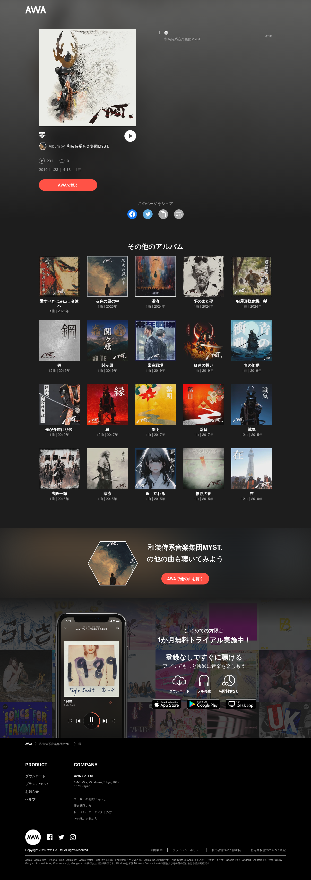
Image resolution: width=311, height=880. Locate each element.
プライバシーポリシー (187, 850)
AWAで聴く (68, 185)
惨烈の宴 (203, 493)
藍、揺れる (155, 493)
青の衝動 (251, 365)
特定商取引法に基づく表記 (268, 850)
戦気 (252, 429)
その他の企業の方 (85, 818)
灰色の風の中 (107, 301)
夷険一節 (59, 493)
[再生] (130, 136)
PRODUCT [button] (36, 765)
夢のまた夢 (203, 301)
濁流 (155, 301)
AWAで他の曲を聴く (185, 578)
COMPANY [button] (85, 765)
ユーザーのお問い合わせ (90, 799)
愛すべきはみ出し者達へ (59, 303)
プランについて (37, 783)
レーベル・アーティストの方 (93, 812)
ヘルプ (30, 799)
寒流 (107, 493)
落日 (203, 429)
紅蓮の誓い (203, 365)
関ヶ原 (107, 365)
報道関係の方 (82, 805)
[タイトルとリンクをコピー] (163, 214)
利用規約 (157, 850)
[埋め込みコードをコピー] (179, 214)
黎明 (155, 429)
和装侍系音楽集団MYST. (88, 146)
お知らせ (32, 791)
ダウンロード (35, 775)
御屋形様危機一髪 (251, 301)
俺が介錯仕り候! (59, 429)
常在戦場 (155, 365)
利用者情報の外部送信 (226, 850)
